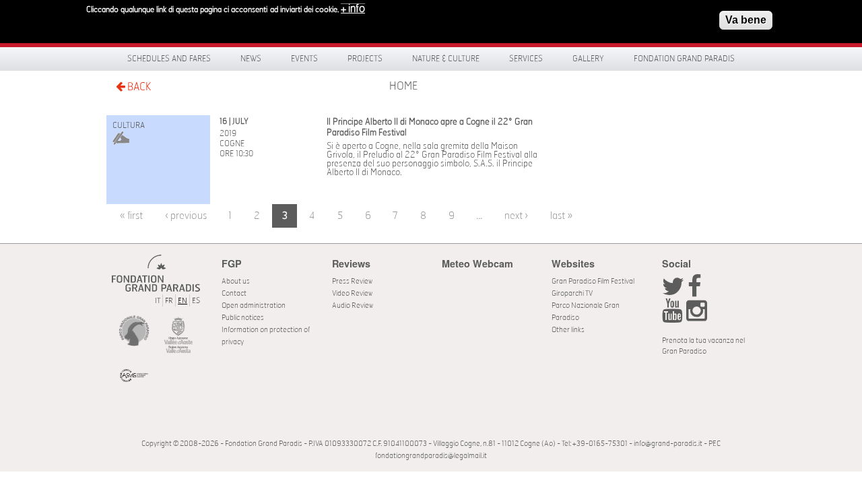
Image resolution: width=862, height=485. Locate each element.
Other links (568, 329)
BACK (138, 87)
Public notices (243, 317)
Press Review (352, 281)
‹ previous (186, 216)
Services (526, 59)
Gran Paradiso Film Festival (593, 281)
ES (196, 300)
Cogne (232, 143)
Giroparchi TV (572, 293)
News (250, 59)
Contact (234, 293)
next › (516, 216)
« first (131, 216)
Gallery (588, 59)
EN (182, 300)
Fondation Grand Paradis (684, 59)
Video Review (352, 293)
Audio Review (352, 305)
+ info (353, 8)
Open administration (254, 305)
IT (157, 300)
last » (561, 216)
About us (236, 281)
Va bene (745, 20)
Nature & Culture (445, 59)
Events (304, 59)
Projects (365, 59)
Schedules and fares (169, 59)
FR (169, 300)
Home (403, 86)
